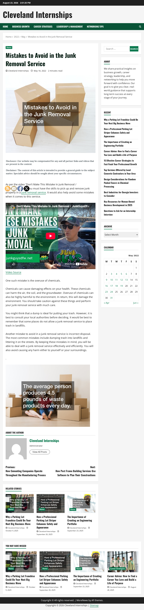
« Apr (106, 302)
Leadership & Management (70, 26)
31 (111, 297)
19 (121, 285)
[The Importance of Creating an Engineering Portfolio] (81, 503)
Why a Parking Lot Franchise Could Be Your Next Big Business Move (121, 121)
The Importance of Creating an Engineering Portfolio (79, 520)
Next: (75, 471)
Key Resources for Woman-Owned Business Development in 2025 (119, 203)
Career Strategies (43, 26)
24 (111, 291)
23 (106, 291)
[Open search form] (140, 26)
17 (111, 285)
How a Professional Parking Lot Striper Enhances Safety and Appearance (47, 522)
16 (106, 285)
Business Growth (21, 26)
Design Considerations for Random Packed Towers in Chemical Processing (120, 183)
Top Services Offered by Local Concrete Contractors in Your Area (120, 171)
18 (116, 285)
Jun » (135, 302)
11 (116, 279)
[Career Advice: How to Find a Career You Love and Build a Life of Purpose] (122, 561)
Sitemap (94, 605)
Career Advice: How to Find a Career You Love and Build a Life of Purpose (120, 153)
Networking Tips (95, 26)
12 (121, 279)
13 (126, 279)
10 (111, 279)
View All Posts (39, 451)
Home (5, 26)
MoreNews (82, 600)
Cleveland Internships (37, 14)
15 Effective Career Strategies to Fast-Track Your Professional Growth (120, 162)
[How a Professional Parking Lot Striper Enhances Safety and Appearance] (51, 503)
